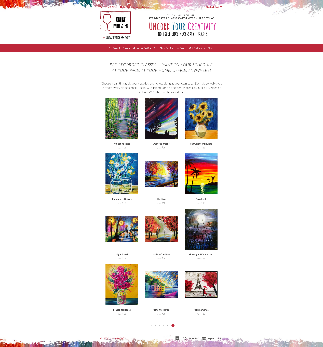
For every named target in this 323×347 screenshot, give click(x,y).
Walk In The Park (161, 254)
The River (161, 199)
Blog (210, 48)
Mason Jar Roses (122, 309)
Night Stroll (122, 254)
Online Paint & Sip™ (115, 338)
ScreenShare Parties (163, 48)
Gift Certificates (197, 48)
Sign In (209, 7)
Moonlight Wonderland (201, 254)
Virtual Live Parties (142, 48)
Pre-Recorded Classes (119, 48)
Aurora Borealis (161, 143)
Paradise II (201, 199)
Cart (217, 7)
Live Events (181, 48)
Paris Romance (201, 309)
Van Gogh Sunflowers (201, 143)
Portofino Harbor (161, 309)
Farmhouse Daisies (122, 199)
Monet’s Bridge (122, 143)
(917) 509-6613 (109, 7)
